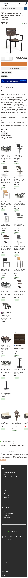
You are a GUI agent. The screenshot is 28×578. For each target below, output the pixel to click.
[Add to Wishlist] (1, 142)
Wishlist (20, 4)
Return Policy (7, 497)
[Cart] (26, 4)
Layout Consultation (8, 513)
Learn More (24, 58)
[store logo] (14, 532)
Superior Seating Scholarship (10, 476)
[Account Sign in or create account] (23, 4)
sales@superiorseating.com (10, 543)
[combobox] (12, 8)
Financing (6, 493)
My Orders (6, 492)
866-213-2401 (7, 539)
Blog (5, 519)
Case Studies (7, 517)
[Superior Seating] (8, 4)
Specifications (4, 129)
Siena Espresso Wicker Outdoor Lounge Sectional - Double (6, 424)
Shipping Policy (7, 495)
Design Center (7, 515)
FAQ (5, 490)
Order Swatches (7, 511)
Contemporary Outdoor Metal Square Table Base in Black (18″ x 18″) (6, 394)
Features (3, 131)
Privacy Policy (21, 454)
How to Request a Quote (9, 520)
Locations (6, 474)
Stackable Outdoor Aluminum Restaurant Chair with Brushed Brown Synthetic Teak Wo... (5, 180)
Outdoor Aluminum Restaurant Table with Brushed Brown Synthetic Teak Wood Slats (5, 348)
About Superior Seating (9, 472)
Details (2, 90)
